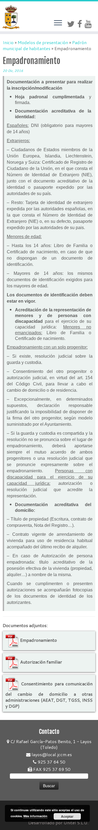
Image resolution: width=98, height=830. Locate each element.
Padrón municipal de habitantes (45, 45)
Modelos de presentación (43, 42)
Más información (35, 816)
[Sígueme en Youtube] (89, 24)
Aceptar (67, 816)
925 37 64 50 (50, 762)
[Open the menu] (58, 23)
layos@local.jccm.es (51, 754)
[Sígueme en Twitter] (72, 24)
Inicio (8, 42)
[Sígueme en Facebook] (81, 24)
